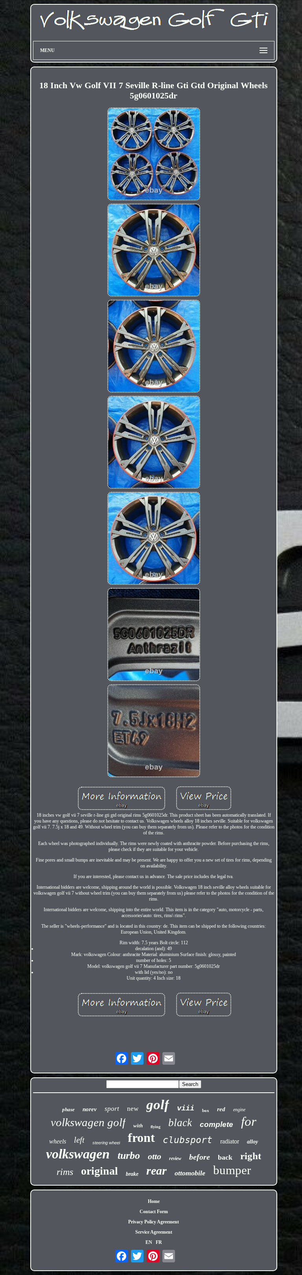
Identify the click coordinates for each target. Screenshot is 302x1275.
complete (216, 1124)
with (138, 1126)
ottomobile (190, 1173)
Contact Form (154, 1211)
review (175, 1158)
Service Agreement (153, 1232)
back (225, 1157)
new (132, 1108)
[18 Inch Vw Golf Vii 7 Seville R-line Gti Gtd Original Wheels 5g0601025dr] (153, 155)
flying (155, 1127)
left (79, 1140)
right (250, 1156)
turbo (129, 1155)
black (180, 1123)
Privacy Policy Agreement (153, 1222)
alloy (252, 1142)
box (205, 1110)
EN (148, 1242)
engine (239, 1109)
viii (185, 1108)
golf (157, 1104)
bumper (232, 1170)
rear (156, 1170)
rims (65, 1172)
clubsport (187, 1140)
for (248, 1121)
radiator (229, 1141)
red (221, 1109)
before (199, 1157)
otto (154, 1156)
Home (154, 1201)
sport (112, 1108)
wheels (57, 1141)
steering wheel (106, 1142)
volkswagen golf (88, 1122)
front (141, 1137)
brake (132, 1174)
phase (68, 1109)
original (99, 1171)
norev (90, 1109)
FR (159, 1242)
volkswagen (78, 1154)
